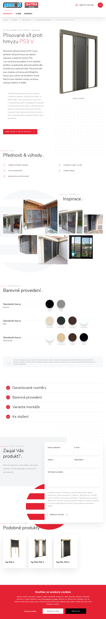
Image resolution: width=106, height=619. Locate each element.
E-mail (77, 447)
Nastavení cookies (30, 611)
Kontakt (28, 14)
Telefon (51, 460)
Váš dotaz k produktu (55, 472)
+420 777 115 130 (86, 5)
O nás (18, 14)
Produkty (8, 14)
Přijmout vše (76, 611)
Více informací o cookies (50, 599)
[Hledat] (100, 5)
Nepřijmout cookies (53, 611)
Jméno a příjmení (54, 447)
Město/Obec (79, 460)
